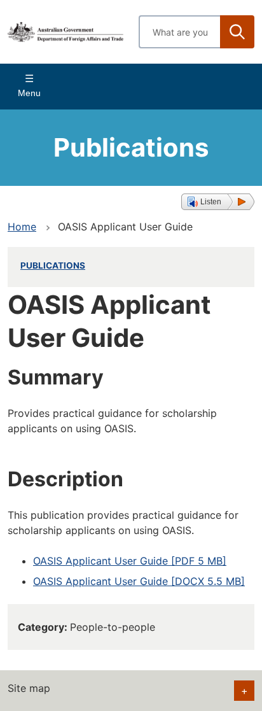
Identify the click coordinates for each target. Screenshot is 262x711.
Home (22, 226)
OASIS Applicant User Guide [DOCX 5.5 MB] (139, 581)
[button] (217, 202)
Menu (29, 93)
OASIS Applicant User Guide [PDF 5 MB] (129, 560)
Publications (52, 265)
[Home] (65, 31)
